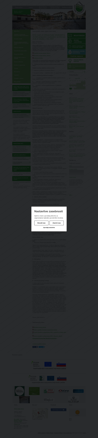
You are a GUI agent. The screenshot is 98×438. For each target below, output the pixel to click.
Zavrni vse (57, 223)
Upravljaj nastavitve (49, 227)
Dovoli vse (41, 223)
